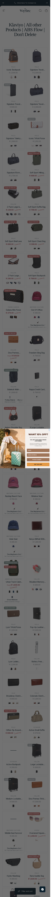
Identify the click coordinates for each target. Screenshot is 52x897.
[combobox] (29, 459)
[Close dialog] (50, 430)
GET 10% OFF (38, 464)
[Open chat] (42, 889)
